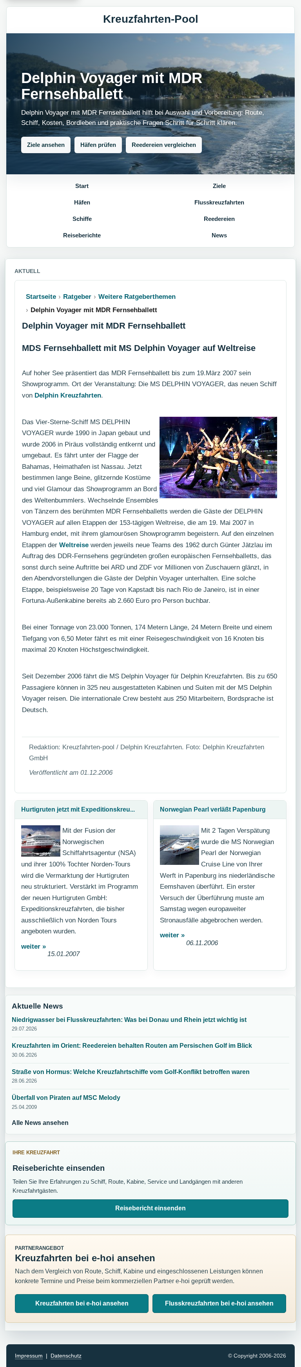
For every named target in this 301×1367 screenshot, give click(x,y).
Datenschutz (66, 1356)
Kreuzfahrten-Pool (150, 19)
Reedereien (219, 218)
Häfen (82, 202)
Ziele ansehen (46, 144)
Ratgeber (77, 296)
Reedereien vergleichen (164, 144)
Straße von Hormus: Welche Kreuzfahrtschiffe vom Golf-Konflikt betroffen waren (131, 1072)
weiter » (33, 946)
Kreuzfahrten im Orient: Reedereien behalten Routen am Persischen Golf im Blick (132, 1045)
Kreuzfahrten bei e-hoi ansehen (82, 1303)
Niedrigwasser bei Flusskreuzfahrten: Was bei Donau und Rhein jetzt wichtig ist (129, 1019)
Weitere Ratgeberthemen (137, 296)
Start (82, 186)
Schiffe (82, 218)
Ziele (219, 186)
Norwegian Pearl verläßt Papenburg (213, 809)
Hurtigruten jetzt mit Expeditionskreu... (78, 809)
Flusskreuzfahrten (219, 202)
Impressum (29, 1356)
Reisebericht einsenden (150, 1208)
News (219, 235)
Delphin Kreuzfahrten (67, 395)
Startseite (41, 296)
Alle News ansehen (40, 1122)
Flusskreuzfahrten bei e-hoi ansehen (219, 1303)
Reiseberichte (82, 235)
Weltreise (74, 545)
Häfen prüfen (98, 144)
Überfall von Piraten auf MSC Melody (66, 1097)
